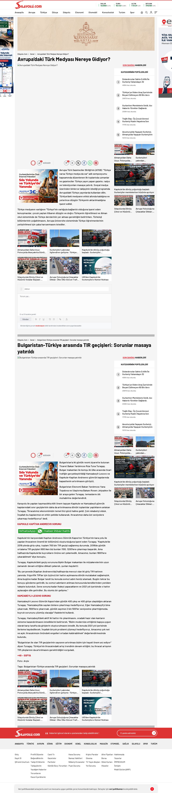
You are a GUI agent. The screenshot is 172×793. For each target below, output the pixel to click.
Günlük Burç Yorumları (57, 766)
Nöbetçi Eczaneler (77, 762)
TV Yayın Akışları (93, 762)
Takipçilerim (36, 766)
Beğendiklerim (37, 758)
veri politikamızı (116, 789)
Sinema (89, 758)
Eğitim (59, 744)
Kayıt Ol (18, 758)
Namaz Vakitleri (75, 758)
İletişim (117, 766)
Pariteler (51, 762)
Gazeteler (52, 758)
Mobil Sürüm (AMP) (122, 769)
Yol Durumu (91, 766)
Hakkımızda (119, 754)
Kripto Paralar (92, 754)
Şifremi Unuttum (22, 762)
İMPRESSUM (119, 762)
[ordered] (50, 319)
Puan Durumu (74, 766)
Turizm (122, 12)
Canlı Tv (51, 754)
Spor (132, 12)
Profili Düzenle (37, 754)
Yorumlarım (36, 773)
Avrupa (31, 12)
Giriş (17, 754)
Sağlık (126, 744)
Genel (32, 54)
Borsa (104, 758)
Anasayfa (19, 12)
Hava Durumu (74, 754)
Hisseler (105, 766)
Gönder (25, 319)
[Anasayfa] (142, 12)
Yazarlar (118, 758)
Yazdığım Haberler (38, 769)
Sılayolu (66, 12)
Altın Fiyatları (107, 754)
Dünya (55, 12)
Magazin (104, 744)
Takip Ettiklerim (38, 762)
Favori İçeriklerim (38, 777)
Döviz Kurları (106, 762)
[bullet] (54, 319)
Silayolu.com (22, 54)
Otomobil (93, 12)
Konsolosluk (108, 12)
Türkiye (43, 12)
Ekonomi (79, 12)
